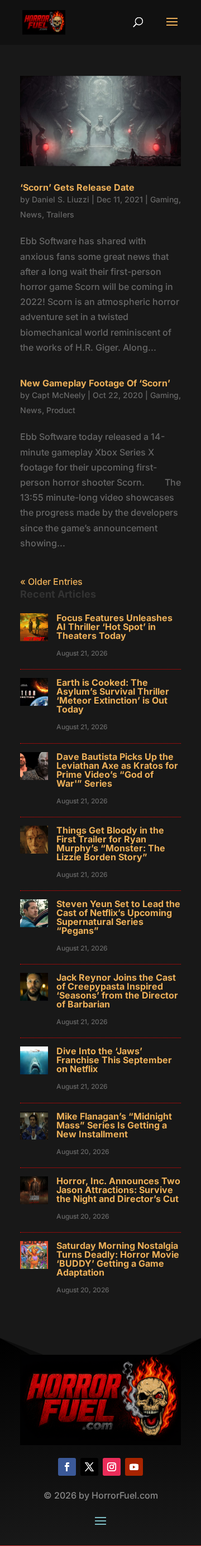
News (31, 214)
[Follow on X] (89, 1467)
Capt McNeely (58, 395)
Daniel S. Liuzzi (60, 199)
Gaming (164, 199)
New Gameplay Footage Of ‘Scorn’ (95, 383)
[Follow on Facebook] (67, 1467)
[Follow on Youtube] (134, 1467)
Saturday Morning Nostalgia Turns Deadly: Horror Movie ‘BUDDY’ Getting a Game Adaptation (117, 1259)
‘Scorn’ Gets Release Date (77, 187)
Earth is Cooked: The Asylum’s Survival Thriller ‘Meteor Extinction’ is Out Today (112, 696)
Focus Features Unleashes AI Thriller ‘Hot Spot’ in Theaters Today (114, 626)
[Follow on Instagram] (112, 1467)
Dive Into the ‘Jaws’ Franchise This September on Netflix (114, 1059)
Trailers (60, 214)
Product (60, 410)
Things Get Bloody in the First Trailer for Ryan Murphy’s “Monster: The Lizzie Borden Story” (110, 843)
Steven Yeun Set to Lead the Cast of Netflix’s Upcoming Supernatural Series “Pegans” (118, 917)
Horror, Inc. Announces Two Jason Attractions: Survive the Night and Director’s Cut (118, 1189)
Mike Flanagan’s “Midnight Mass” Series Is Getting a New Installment (114, 1125)
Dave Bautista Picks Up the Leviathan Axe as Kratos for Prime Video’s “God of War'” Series (117, 770)
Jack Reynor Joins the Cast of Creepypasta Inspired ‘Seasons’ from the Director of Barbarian (117, 991)
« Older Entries (51, 581)
